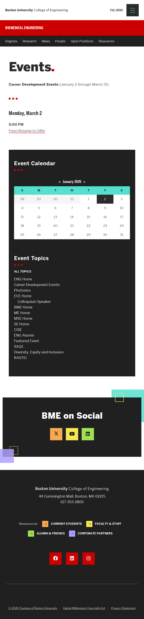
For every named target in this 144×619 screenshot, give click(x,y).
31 (72, 199)
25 (22, 235)
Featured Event (26, 341)
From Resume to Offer (27, 131)
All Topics (22, 271)
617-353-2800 (72, 502)
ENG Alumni (24, 335)
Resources (106, 41)
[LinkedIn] (88, 434)
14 (72, 217)
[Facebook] (55, 558)
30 (55, 199)
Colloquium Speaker (34, 301)
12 (39, 217)
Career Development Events (37, 284)
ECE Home (22, 296)
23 (105, 226)
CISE (18, 329)
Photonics (22, 290)
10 (121, 208)
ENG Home (23, 279)
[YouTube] (72, 434)
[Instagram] (88, 558)
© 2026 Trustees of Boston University (32, 608)
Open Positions (82, 41)
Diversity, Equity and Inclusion (39, 352)
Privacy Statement (123, 608)
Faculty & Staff (108, 524)
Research (30, 41)
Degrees (11, 41)
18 (22, 226)
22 (88, 226)
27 (55, 235)
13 (55, 217)
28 (22, 199)
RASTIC (20, 357)
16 (105, 217)
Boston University (72, 596)
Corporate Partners (95, 533)
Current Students (66, 524)
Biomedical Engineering (24, 27)
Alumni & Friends (51, 533)
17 (121, 217)
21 (72, 226)
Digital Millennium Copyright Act (84, 608)
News (46, 41)
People (60, 41)
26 (39, 235)
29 (39, 199)
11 (22, 217)
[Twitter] (56, 434)
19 (39, 226)
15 (88, 217)
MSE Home (23, 318)
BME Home (23, 307)
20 (55, 226)
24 (122, 226)
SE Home (21, 324)
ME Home (22, 313)
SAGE (19, 346)
